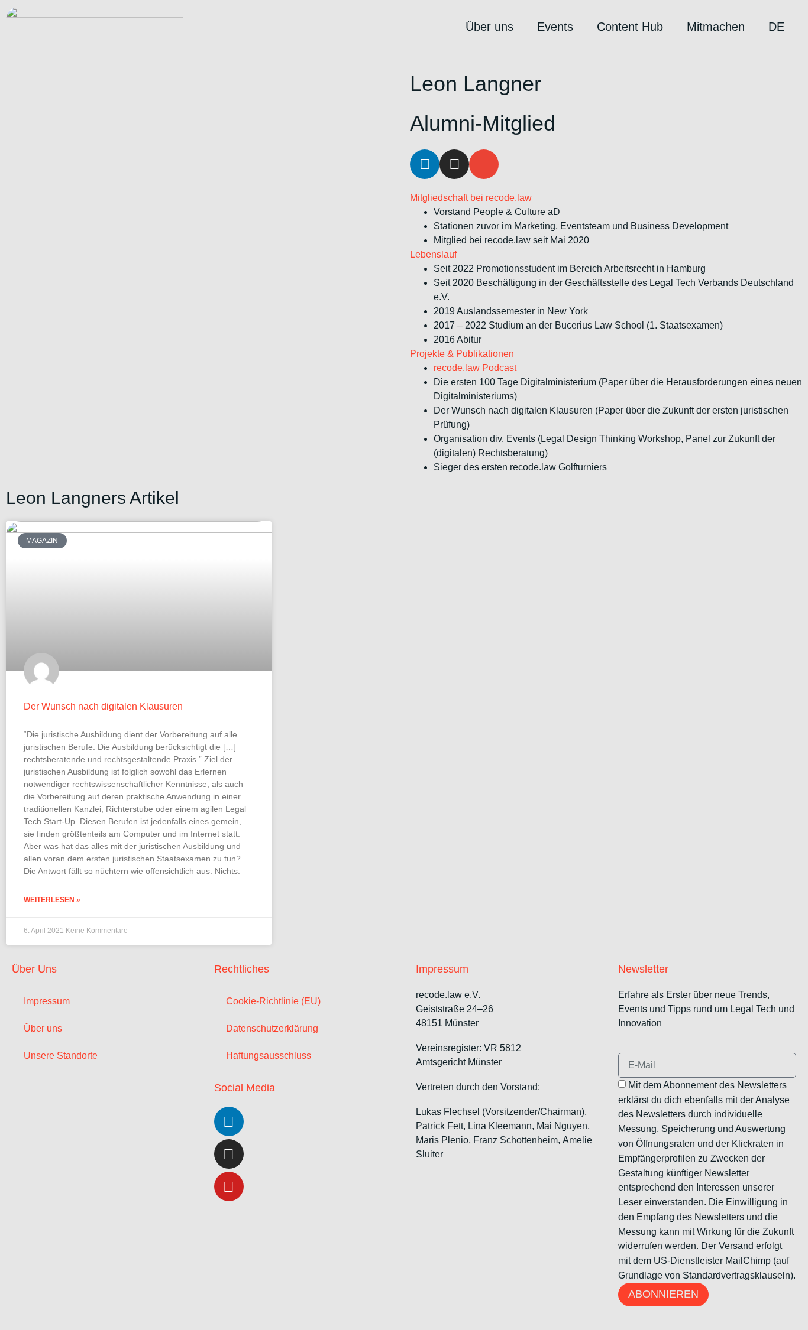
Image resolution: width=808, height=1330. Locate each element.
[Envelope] (484, 164)
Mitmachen (716, 26)
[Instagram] (454, 164)
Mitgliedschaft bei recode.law (471, 198)
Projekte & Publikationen (462, 354)
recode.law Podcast (475, 368)
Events (555, 26)
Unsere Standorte (61, 1056)
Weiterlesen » (52, 900)
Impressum (47, 1001)
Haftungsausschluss (268, 1056)
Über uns (489, 26)
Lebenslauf (433, 254)
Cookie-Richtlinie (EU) (273, 1001)
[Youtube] (229, 1186)
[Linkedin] (424, 164)
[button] (606, 198)
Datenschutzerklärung (272, 1028)
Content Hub (630, 26)
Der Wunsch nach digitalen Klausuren (103, 706)
